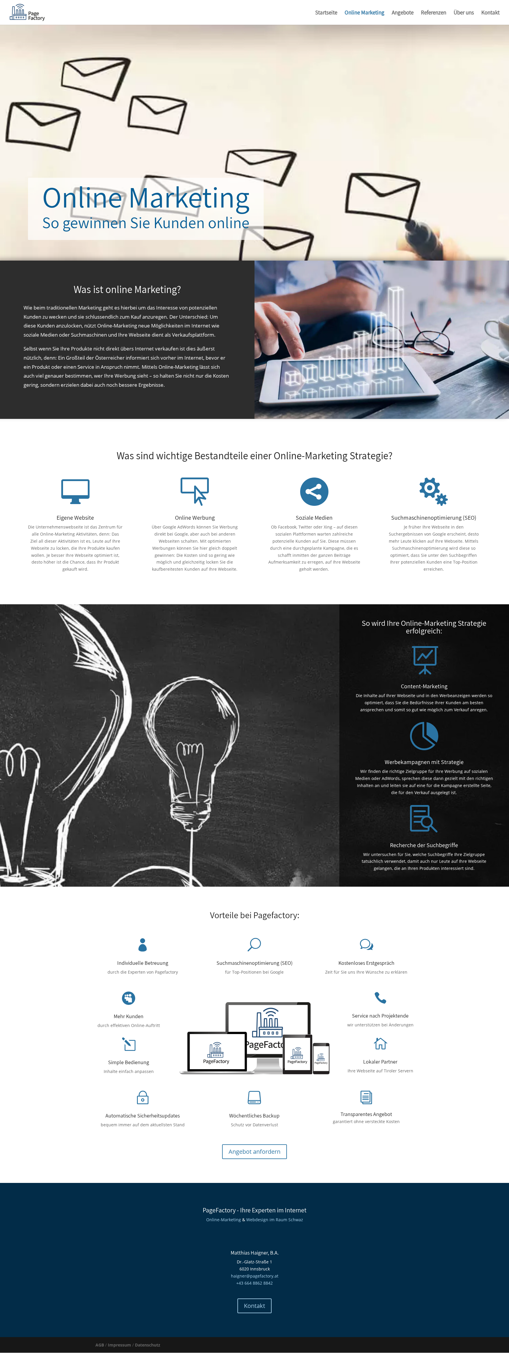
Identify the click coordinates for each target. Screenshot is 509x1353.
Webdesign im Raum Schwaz (274, 1219)
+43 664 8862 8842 (254, 1283)
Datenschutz (147, 1345)
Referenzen (433, 13)
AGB (99, 1345)
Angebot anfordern (254, 1152)
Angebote (403, 13)
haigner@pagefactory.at (254, 1276)
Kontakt (490, 13)
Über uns (464, 13)
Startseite (326, 13)
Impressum (119, 1345)
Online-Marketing (223, 1219)
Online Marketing (364, 13)
